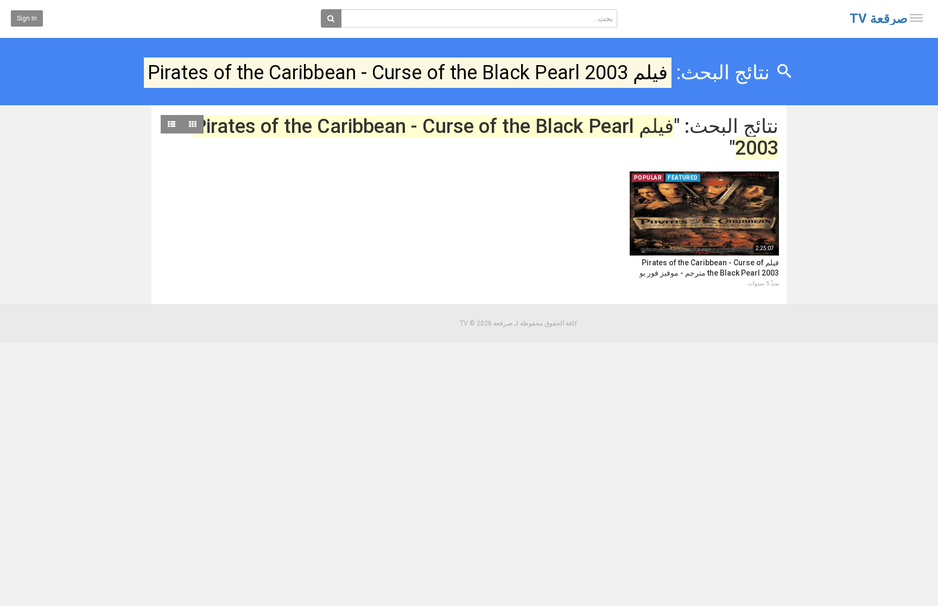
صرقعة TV (879, 18)
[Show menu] (916, 18)
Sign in (27, 18)
